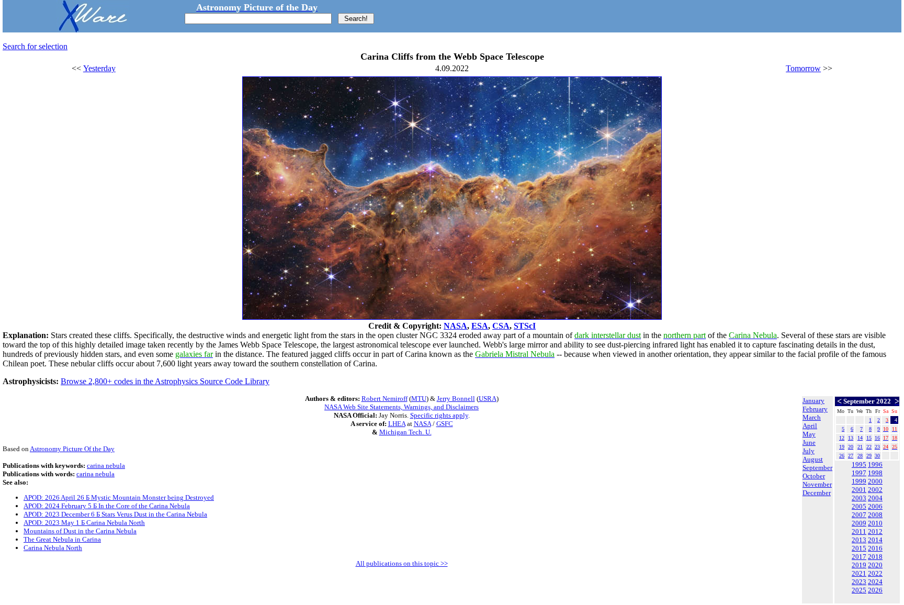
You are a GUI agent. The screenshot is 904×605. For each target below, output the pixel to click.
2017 (859, 557)
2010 (875, 523)
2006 (875, 506)
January (813, 401)
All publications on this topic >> (402, 563)
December (817, 493)
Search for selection (35, 46)
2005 (859, 506)
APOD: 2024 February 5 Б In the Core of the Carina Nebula (107, 506)
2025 (859, 590)
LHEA (396, 424)
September (817, 468)
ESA (479, 325)
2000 (875, 481)
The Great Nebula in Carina (62, 539)
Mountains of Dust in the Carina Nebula (80, 531)
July (809, 451)
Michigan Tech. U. (405, 432)
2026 (875, 590)
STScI (525, 325)
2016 (875, 548)
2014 (875, 540)
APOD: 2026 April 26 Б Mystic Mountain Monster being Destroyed (119, 497)
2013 (859, 540)
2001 (859, 490)
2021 (859, 573)
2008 (875, 515)
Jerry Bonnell (456, 398)
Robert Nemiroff (384, 398)
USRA (487, 398)
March (812, 417)
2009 (859, 523)
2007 (859, 515)
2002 (875, 490)
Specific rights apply (439, 415)
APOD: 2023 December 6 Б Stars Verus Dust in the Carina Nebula (115, 514)
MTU (418, 398)
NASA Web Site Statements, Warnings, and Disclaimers (401, 407)
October (814, 476)
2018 (875, 557)
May (809, 434)
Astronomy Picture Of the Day (72, 449)
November (817, 484)
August (813, 459)
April (810, 426)
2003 (859, 498)
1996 (875, 464)
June (809, 442)
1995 (859, 464)
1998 (875, 473)
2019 (859, 565)
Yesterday (99, 68)
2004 (875, 498)
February (815, 409)
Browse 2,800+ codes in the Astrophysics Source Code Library (165, 381)
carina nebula (106, 465)
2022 (875, 573)
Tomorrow (803, 68)
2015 (859, 548)
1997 (859, 473)
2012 (875, 531)
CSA (501, 325)
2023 (859, 582)
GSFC (444, 424)
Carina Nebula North (53, 548)
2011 (859, 531)
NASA (455, 325)
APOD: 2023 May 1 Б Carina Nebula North (84, 522)
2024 (875, 582)
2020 (875, 565)
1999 (859, 481)
